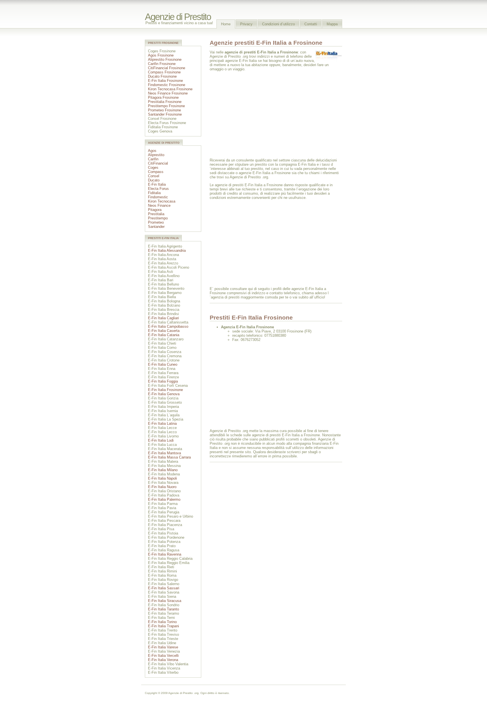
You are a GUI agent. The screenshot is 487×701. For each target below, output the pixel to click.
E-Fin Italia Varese (163, 647)
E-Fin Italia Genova (164, 394)
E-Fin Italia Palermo (164, 499)
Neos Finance (159, 205)
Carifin (153, 159)
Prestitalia (156, 214)
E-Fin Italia (157, 184)
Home (226, 24)
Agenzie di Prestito (178, 17)
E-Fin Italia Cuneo (162, 364)
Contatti (310, 24)
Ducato (154, 180)
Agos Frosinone (161, 55)
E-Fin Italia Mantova (164, 453)
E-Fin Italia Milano (163, 470)
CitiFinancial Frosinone (166, 68)
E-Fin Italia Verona (163, 660)
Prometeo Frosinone (164, 110)
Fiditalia (154, 193)
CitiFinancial (158, 163)
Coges (153, 167)
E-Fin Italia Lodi (161, 440)
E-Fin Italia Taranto (163, 609)
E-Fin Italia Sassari (163, 588)
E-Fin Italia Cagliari (163, 318)
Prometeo (156, 222)
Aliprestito (156, 155)
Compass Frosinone (164, 72)
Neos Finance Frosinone (168, 93)
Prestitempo (158, 218)
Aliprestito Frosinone (164, 59)
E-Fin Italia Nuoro (162, 487)
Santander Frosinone (165, 114)
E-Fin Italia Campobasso (168, 326)
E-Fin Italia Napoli (162, 478)
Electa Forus (158, 189)
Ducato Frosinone (162, 76)
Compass (155, 172)
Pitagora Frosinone (163, 97)
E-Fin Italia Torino (162, 622)
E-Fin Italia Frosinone (165, 80)
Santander (156, 226)
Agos (152, 151)
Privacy (246, 24)
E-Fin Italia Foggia (163, 381)
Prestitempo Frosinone (166, 106)
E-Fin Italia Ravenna (164, 554)
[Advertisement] (257, 114)
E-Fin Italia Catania (163, 335)
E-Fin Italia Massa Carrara (169, 457)
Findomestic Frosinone (166, 85)
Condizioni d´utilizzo (278, 24)
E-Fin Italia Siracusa (164, 601)
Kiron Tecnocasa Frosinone (170, 89)
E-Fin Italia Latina (162, 423)
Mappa (332, 24)
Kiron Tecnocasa (161, 201)
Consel (153, 176)
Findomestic (158, 197)
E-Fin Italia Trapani (163, 626)
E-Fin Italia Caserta (164, 331)
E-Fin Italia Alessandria (167, 250)
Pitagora (154, 210)
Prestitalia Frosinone (164, 102)
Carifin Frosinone (162, 64)
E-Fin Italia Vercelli (163, 655)
